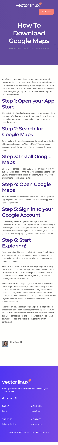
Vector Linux (29, 432)
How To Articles (42, 48)
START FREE (46, 12)
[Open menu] (5, 12)
